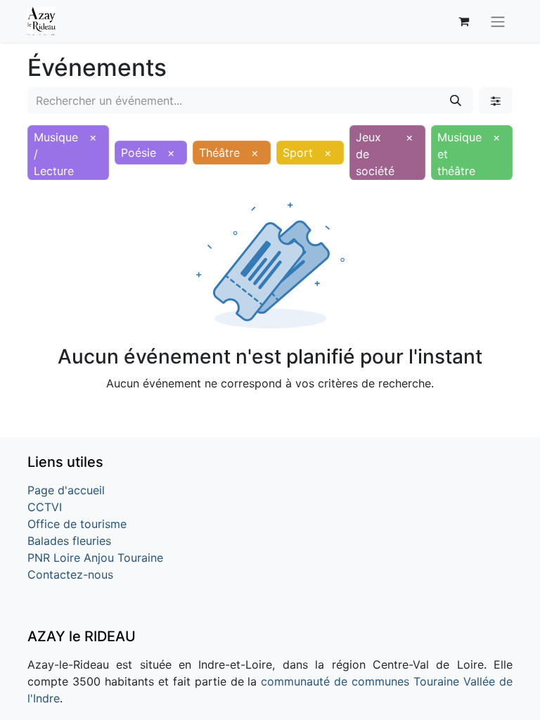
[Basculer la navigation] (498, 21)
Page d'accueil (66, 490)
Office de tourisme (77, 524)
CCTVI (44, 507)
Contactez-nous (70, 574)
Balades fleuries (69, 541)
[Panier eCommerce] (463, 21)
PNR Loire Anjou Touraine (95, 558)
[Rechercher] (455, 100)
